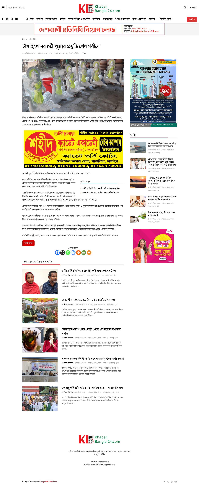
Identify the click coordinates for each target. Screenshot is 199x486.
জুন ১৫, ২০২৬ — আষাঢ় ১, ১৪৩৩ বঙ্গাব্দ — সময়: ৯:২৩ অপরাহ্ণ (94, 275)
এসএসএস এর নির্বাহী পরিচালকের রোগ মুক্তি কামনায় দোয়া (93, 359)
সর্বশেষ (40, 18)
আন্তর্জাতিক (107, 18)
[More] (89, 252)
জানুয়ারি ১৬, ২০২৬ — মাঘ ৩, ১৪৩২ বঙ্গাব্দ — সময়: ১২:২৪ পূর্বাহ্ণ (94, 304)
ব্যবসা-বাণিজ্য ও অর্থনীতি (79, 18)
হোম (32, 18)
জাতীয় (62, 18)
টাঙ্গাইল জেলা (165, 18)
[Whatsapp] (68, 252)
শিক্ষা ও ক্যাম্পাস (122, 18)
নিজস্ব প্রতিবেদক (68, 275)
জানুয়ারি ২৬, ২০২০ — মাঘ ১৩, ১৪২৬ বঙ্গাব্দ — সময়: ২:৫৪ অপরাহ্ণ (45, 53)
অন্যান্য (152, 18)
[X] (62, 252)
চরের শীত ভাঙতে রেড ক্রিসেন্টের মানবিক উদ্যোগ (100, 192)
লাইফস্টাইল (32, 39)
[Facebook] (57, 252)
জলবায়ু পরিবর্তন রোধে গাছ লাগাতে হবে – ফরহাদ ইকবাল (92, 388)
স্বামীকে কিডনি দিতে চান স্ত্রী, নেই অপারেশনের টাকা (101, 188)
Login (194, 7)
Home (24, 39)
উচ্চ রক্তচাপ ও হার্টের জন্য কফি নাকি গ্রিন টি (161, 214)
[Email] (83, 252)
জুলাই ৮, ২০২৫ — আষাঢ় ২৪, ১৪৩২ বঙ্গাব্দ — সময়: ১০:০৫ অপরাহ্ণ (95, 392)
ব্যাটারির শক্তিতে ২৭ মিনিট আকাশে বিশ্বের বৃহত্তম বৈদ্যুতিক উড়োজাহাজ (161, 180)
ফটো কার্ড (28, 243)
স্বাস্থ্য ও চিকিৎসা (139, 18)
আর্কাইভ (192, 19)
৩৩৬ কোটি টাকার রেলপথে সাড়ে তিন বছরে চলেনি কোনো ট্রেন (162, 145)
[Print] (78, 252)
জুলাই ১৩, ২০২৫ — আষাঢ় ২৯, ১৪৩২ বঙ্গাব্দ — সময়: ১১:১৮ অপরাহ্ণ (95, 363)
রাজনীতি (96, 18)
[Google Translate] (73, 252)
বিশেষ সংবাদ (51, 18)
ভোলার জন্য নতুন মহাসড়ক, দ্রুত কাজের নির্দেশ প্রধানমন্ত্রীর (162, 198)
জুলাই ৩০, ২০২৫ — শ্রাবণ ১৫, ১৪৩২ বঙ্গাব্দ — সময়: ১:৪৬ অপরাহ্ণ (95, 338)
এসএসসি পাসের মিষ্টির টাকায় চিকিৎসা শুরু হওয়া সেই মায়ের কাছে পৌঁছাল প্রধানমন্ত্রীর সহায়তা (162, 162)
